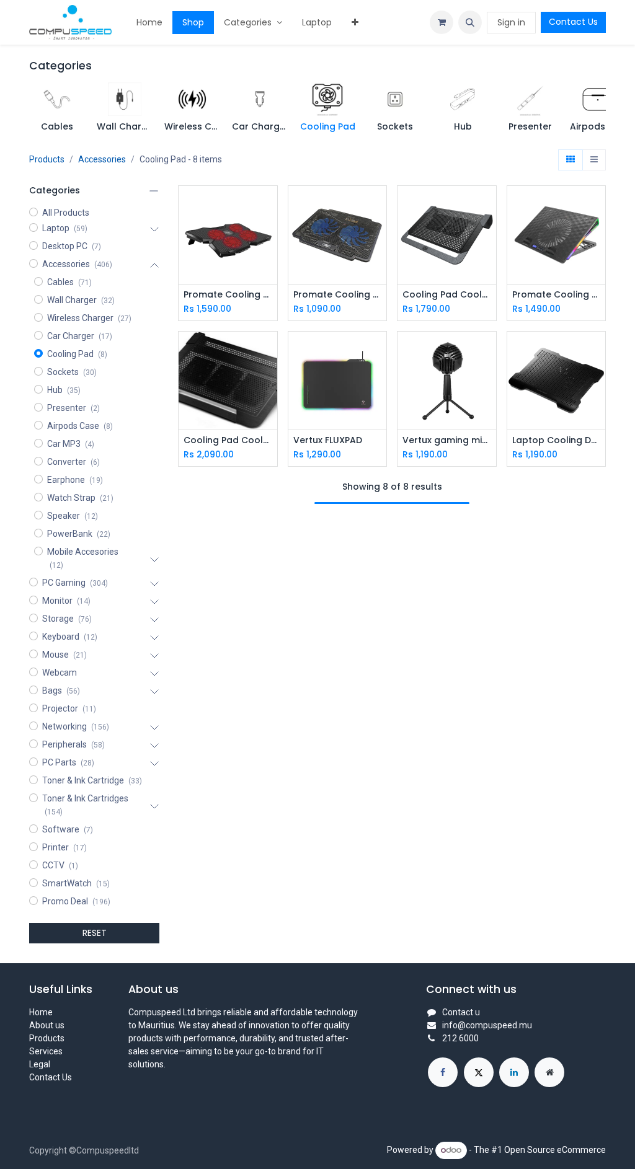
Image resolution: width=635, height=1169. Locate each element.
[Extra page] (549, 1072)
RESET (94, 933)
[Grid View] (570, 159)
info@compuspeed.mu (487, 1025)
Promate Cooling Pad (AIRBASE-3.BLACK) (228, 294)
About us (46, 1025)
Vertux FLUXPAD (327, 440)
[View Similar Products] (269, 262)
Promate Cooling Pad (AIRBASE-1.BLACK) (337, 294)
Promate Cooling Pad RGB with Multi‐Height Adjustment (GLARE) (556, 294)
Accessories (102, 159)
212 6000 (460, 1038)
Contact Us (573, 21)
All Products (65, 213)
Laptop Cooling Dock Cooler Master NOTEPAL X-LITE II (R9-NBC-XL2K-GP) (556, 440)
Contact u (461, 1012)
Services (46, 1051)
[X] (479, 1072)
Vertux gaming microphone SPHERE (446, 440)
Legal (39, 1064)
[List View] (594, 159)
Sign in (511, 22)
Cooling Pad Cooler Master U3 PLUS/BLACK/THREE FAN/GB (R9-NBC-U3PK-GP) (228, 440)
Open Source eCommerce (555, 1150)
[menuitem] (149, 22)
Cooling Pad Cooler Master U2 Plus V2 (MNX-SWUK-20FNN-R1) (446, 294)
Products (46, 159)
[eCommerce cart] (441, 22)
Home (41, 1012)
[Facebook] (443, 1072)
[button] (470, 22)
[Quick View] (269, 206)
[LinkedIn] (514, 1072)
